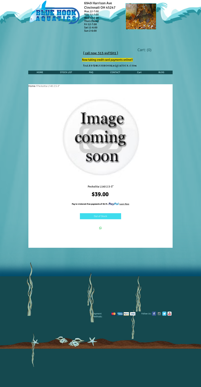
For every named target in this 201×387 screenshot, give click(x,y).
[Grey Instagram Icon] (159, 314)
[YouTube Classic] (169, 314)
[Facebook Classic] (154, 314)
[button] (66, 72)
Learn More (124, 204)
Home (31, 86)
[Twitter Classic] (164, 314)
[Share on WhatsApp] (100, 228)
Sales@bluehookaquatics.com (110, 65)
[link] (144, 50)
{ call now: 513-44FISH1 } (100, 53)
